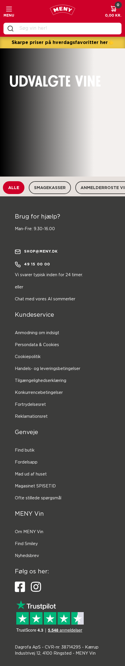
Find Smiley (26, 544)
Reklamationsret (31, 416)
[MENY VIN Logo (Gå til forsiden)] (62, 11)
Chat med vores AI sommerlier (45, 299)
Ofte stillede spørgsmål (38, 498)
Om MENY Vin (29, 532)
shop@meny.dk (41, 251)
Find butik (25, 450)
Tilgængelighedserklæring (40, 381)
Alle (13, 187)
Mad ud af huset (31, 474)
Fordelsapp (26, 462)
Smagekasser (50, 187)
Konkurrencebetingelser (39, 392)
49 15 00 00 (37, 264)
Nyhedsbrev (27, 556)
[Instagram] (36, 587)
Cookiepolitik (28, 357)
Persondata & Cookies (37, 345)
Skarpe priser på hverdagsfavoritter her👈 (63, 42)
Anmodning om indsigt (37, 333)
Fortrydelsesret (30, 404)
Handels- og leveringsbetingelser (47, 369)
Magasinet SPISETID (35, 486)
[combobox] (67, 28)
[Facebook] (20, 587)
